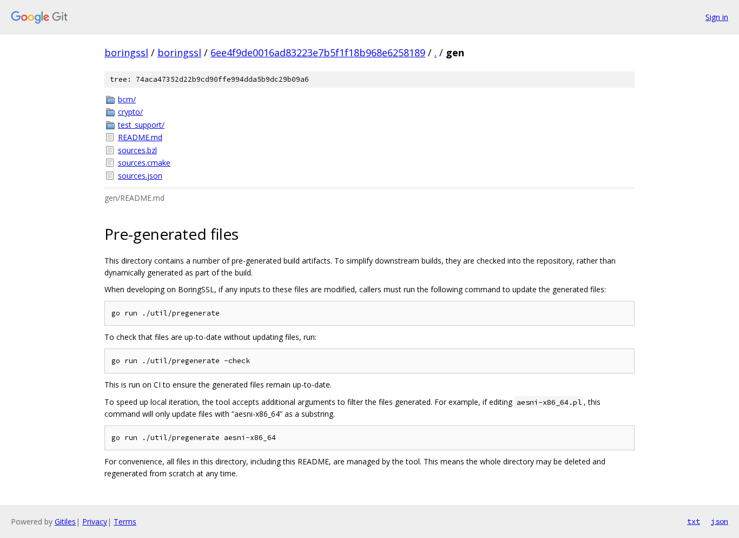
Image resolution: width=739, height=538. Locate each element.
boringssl (126, 52)
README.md (140, 137)
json (719, 521)
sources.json (140, 175)
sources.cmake (144, 163)
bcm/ (127, 99)
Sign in (716, 17)
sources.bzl (137, 150)
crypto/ (130, 112)
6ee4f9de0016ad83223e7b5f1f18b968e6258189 (317, 52)
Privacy (94, 521)
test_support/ (141, 125)
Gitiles (65, 521)
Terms (125, 521)
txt (693, 521)
